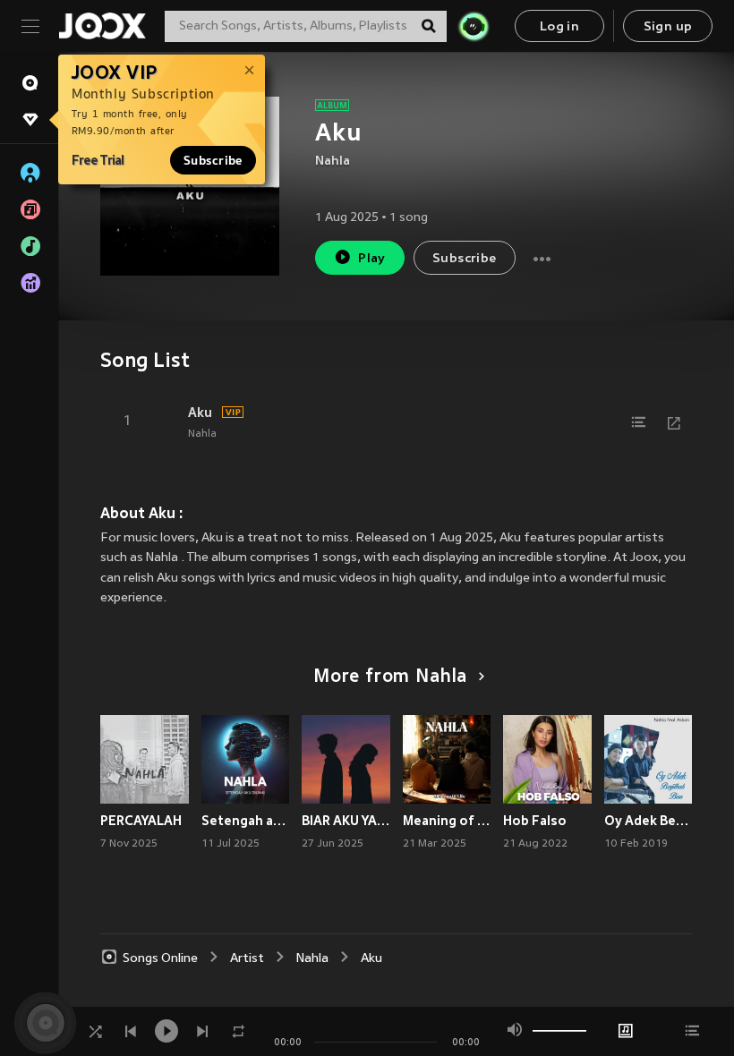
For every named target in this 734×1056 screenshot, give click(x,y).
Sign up (668, 27)
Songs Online (160, 959)
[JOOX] (102, 26)
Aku (200, 412)
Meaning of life (447, 820)
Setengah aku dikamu (245, 820)
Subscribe (213, 160)
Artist (247, 959)
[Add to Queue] (638, 422)
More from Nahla (390, 677)
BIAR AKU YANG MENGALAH (346, 820)
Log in (559, 27)
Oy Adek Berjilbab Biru (648, 820)
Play (372, 259)
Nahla (332, 161)
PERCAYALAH (141, 820)
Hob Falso (535, 820)
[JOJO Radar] (473, 26)
